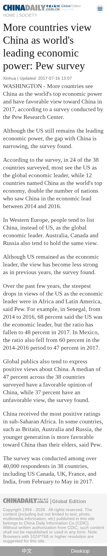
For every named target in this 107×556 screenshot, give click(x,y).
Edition (71, 6)
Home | (10, 15)
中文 (27, 551)
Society (28, 15)
